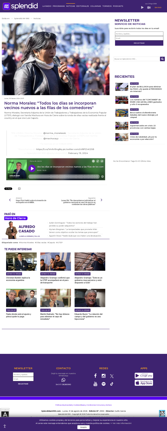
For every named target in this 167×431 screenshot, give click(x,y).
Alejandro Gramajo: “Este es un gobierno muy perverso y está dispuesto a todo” (88, 280)
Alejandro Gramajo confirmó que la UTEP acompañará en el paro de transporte (55, 280)
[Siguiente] (101, 200)
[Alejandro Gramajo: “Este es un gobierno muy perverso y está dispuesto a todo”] (90, 261)
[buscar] (162, 59)
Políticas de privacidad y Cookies (68, 405)
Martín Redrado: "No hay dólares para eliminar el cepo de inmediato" (54, 316)
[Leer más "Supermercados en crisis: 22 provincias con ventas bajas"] (121, 126)
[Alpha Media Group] (5, 414)
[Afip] (162, 414)
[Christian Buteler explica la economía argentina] (21, 261)
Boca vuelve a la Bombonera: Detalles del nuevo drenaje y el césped (144, 115)
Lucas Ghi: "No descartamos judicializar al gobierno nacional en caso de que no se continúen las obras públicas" (78, 202)
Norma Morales (27, 242)
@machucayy (51, 138)
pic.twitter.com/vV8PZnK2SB (78, 149)
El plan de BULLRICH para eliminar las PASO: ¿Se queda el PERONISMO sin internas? (146, 89)
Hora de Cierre (15, 218)
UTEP (60, 242)
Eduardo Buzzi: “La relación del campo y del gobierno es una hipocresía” (88, 316)
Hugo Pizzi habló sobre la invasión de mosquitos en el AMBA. (31, 201)
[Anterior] (9, 200)
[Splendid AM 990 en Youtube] (95, 384)
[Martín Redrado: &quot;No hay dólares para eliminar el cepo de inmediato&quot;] (55, 298)
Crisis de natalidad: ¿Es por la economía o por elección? (143, 138)
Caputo (52, 242)
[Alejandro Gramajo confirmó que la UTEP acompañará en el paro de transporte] (55, 261)
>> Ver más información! (120, 423)
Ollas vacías (41, 242)
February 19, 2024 (78, 153)
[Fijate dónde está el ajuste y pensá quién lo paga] (21, 298)
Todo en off (11, 310)
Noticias (134, 83)
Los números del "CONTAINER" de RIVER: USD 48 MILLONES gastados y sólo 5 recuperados (146, 102)
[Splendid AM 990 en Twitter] (112, 376)
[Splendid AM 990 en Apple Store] (143, 383)
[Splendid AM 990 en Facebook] (95, 376)
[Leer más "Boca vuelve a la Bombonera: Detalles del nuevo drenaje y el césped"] (121, 113)
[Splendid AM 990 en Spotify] (103, 384)
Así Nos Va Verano (14, 274)
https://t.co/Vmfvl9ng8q (49, 149)
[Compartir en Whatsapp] (19, 188)
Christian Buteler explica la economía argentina (18, 279)
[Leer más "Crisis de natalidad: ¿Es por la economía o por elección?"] (121, 137)
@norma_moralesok (54, 133)
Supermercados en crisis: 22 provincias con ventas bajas (143, 127)
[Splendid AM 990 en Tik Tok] (112, 384)
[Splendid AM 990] (21, 6)
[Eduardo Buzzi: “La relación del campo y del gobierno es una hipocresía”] (90, 298)
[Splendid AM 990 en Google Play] (143, 376)
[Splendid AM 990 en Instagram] (103, 376)
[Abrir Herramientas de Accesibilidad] (5, 426)
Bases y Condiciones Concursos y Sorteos (96, 405)
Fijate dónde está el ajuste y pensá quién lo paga (18, 315)
